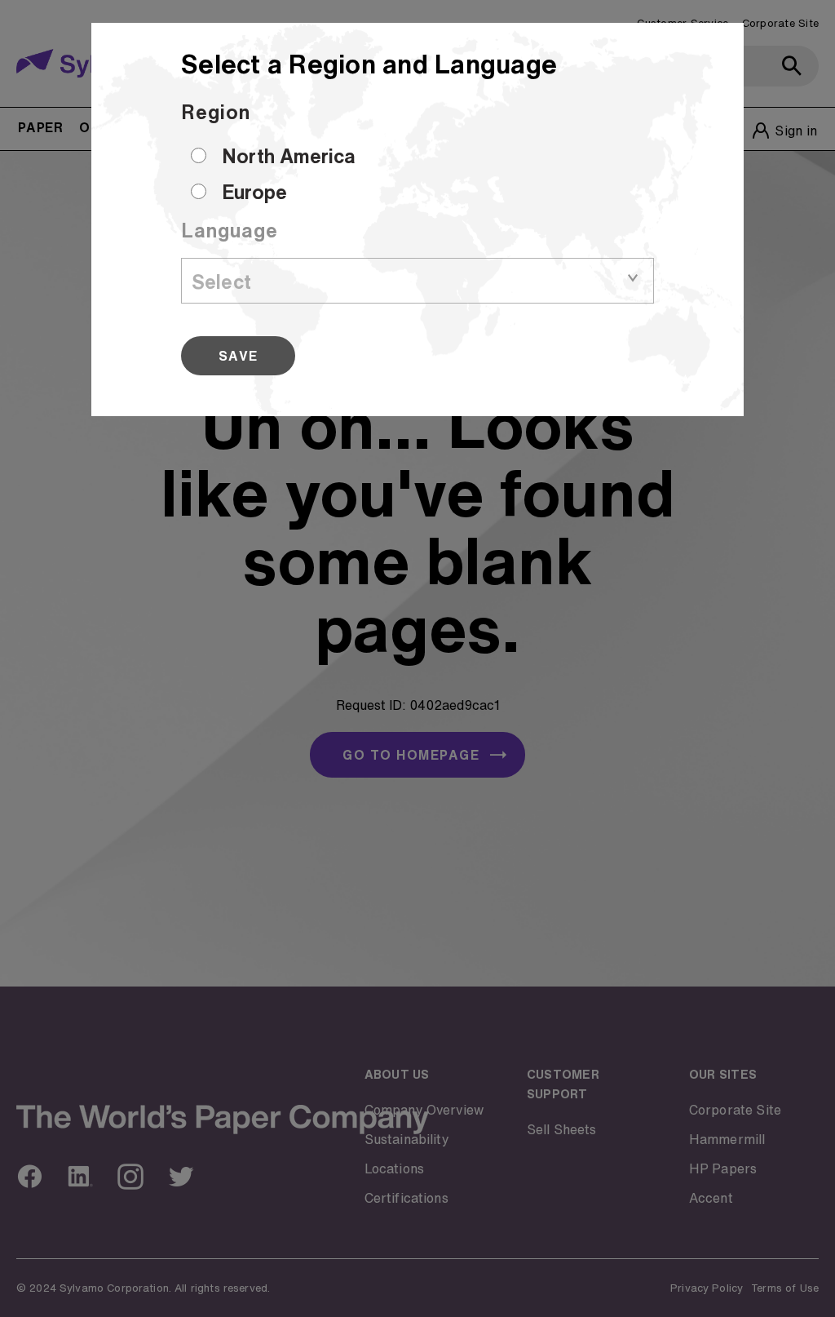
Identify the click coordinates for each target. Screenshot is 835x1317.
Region (215, 111)
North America (289, 156)
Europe (254, 191)
